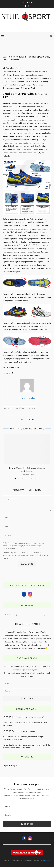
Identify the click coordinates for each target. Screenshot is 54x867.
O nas (23, 3)
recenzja (7, 408)
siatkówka (20, 408)
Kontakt (30, 3)
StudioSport (46, 861)
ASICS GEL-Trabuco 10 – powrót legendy (19, 731)
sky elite (32, 408)
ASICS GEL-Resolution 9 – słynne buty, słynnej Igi (23, 717)
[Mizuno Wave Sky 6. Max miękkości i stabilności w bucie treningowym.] (27, 449)
